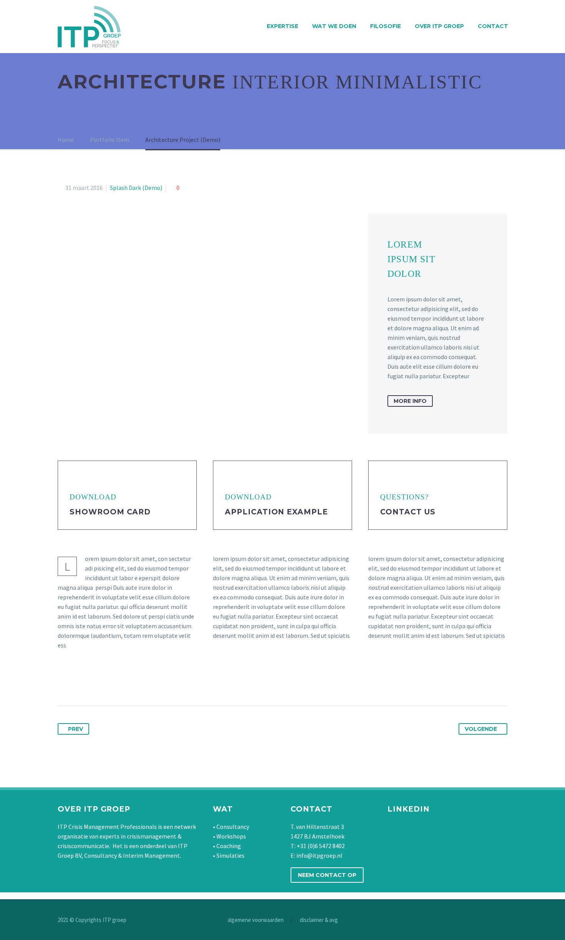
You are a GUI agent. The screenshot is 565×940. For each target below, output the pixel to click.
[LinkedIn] (121, 681)
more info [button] (410, 401)
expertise (282, 26)
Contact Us (407, 511)
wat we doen (334, 26)
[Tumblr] (106, 681)
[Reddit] (135, 681)
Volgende (481, 728)
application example (276, 511)
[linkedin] (423, 828)
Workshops (231, 836)
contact (493, 26)
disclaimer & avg (319, 920)
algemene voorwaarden (256, 920)
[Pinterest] (92, 681)
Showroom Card (110, 511)
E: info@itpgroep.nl (316, 855)
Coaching (228, 846)
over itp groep (439, 26)
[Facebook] (64, 681)
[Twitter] (78, 681)
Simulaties (230, 855)
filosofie (385, 26)
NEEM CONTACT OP (327, 875)
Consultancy (232, 826)
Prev (75, 728)
